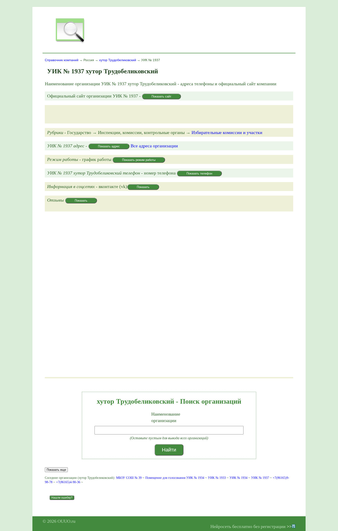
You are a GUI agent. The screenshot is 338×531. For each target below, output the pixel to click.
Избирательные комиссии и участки (227, 132)
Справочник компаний (61, 60)
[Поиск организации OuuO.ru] (70, 42)
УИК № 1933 (217, 478)
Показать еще (56, 469)
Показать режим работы (138, 160)
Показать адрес (109, 146)
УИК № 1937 (260, 478)
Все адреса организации (154, 145)
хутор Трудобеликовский (117, 60)
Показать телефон (199, 173)
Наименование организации (165, 417)
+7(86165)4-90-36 (68, 482)
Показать (143, 187)
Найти (169, 450)
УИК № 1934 (238, 478)
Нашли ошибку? (61, 497)
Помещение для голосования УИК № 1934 (174, 478)
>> (289, 526)
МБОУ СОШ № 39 (129, 478)
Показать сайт (161, 96)
